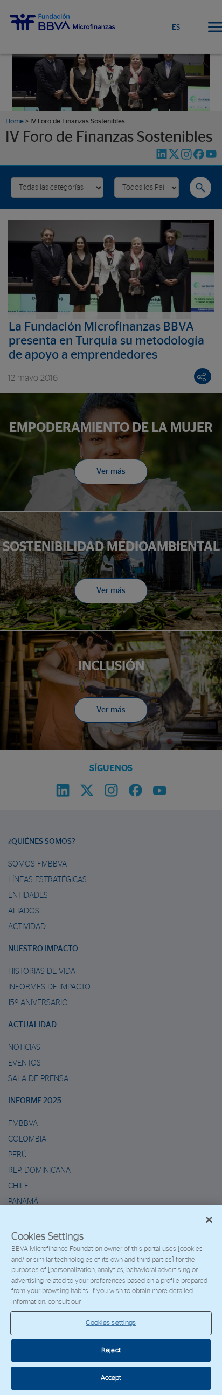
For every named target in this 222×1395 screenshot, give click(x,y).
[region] (111, 1300)
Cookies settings (111, 1323)
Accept (111, 1378)
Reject (111, 1350)
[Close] (209, 1220)
